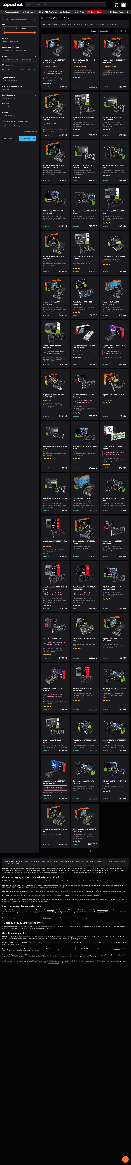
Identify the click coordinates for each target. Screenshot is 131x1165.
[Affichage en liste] (121, 31)
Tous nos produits (12, 12)
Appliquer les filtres (28, 138)
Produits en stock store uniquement (17, 126)
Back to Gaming (96, 12)
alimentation (50, 910)
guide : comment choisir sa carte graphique (19, 901)
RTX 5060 (22, 885)
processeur (100, 912)
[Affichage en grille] (126, 31)
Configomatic (30, 12)
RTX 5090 (97, 24)
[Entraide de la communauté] (125, 1159)
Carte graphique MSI (115, 861)
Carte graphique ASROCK (44, 861)
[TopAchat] (12, 5)
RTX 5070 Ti (81, 24)
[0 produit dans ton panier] (116, 4)
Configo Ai (67, 12)
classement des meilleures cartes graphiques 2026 (56, 899)
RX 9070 (105, 24)
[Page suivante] (85, 851)
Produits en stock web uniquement (17, 121)
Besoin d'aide (118, 12)
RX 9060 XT (14, 887)
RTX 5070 (73, 24)
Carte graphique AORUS (26, 861)
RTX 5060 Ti (64, 24)
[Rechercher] (104, 4)
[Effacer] (35, 19)
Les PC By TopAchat (49, 12)
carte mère (117, 949)
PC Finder (80, 12)
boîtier (36, 912)
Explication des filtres (30, 131)
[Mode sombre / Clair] (127, 12)
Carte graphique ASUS (61, 861)
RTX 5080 (90, 24)
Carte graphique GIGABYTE (98, 861)
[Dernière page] (90, 851)
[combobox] (125, 4)
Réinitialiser (8, 138)
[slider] (5, 32)
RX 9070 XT (113, 24)
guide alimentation (102, 910)
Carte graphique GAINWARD (78, 861)
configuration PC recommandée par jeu (39, 926)
